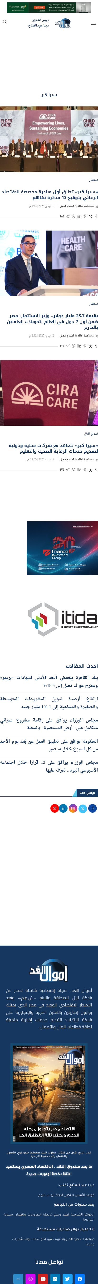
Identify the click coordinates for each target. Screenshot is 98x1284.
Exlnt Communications (78, 1277)
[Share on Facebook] (96, 191)
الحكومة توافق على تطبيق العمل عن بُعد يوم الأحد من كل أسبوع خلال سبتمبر (49, 719)
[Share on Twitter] (90, 191)
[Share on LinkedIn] (79, 191)
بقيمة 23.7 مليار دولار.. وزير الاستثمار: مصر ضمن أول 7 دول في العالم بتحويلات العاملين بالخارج (52, 295)
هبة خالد (83, 180)
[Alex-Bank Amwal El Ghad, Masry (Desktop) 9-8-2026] (49, 6)
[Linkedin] (55, 1253)
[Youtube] (43, 1253)
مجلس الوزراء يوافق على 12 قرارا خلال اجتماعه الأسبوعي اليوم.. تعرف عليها (49, 741)
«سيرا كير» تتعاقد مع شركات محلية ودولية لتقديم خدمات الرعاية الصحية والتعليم (53, 422)
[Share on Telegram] (67, 191)
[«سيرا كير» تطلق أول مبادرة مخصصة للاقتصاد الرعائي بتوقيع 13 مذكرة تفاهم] (49, 113)
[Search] (4, 23)
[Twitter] (68, 1253)
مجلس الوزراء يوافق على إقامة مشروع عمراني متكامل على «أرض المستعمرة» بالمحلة (49, 698)
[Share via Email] (62, 191)
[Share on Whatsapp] (73, 191)
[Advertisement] (49, 858)
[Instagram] (30, 1253)
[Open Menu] (93, 23)
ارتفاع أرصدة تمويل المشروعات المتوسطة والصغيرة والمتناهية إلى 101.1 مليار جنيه (49, 677)
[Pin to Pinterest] (85, 191)
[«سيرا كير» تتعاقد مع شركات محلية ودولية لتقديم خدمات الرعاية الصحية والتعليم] (49, 367)
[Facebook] (80, 1253)
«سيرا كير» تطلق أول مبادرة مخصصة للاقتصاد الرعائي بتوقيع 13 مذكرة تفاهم (50, 169)
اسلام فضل (67, 180)
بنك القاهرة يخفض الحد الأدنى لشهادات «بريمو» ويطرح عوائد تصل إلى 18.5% (49, 656)
